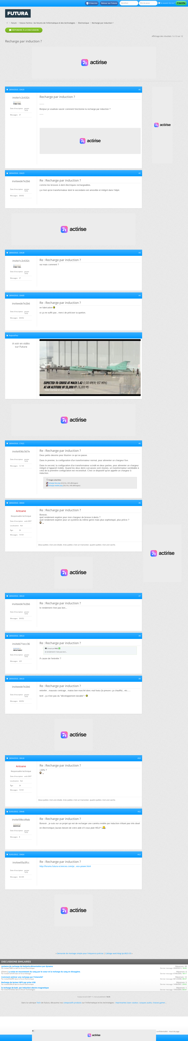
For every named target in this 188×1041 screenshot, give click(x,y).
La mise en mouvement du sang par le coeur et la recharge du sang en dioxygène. (44, 971)
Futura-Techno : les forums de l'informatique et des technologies (47, 23)
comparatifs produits (72, 1002)
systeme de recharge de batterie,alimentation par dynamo (27, 966)
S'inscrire (91, 3)
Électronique (83, 23)
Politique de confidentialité (157, 1031)
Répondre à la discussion (24, 30)
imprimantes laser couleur (126, 1002)
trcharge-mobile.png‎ (55, 485)
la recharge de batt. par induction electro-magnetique (25, 987)
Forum (14, 23)
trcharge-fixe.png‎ (54, 483)
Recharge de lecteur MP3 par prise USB (18, 982)
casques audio (145, 1002)
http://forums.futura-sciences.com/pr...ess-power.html (65, 866)
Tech (39, 1002)
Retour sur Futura (109, 3)
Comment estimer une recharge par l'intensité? (22, 977)
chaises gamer (159, 1002)
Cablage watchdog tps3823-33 (118, 953)
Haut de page (174, 1031)
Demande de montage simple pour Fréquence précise (80, 953)
